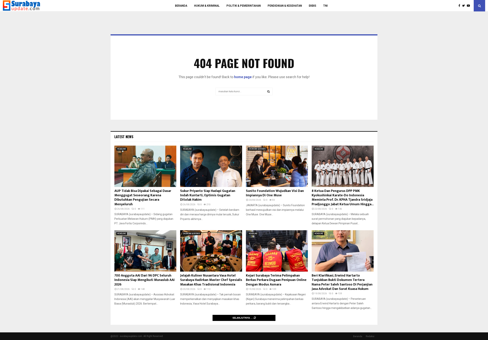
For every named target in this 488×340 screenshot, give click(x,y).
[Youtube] (469, 5)
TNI (325, 5)
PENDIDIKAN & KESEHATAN (285, 5)
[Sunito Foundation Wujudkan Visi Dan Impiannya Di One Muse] (277, 166)
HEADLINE (121, 149)
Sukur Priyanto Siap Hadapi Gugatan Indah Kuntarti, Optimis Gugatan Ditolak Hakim (207, 195)
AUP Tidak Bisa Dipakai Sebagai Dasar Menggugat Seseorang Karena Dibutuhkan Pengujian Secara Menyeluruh (142, 197)
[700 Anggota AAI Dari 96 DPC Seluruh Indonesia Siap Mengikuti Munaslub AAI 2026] (145, 251)
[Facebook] (460, 5)
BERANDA (181, 5)
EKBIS (312, 5)
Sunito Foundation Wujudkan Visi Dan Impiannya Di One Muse (275, 193)
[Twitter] (464, 5)
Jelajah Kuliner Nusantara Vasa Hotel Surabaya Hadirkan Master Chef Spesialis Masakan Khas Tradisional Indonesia (211, 280)
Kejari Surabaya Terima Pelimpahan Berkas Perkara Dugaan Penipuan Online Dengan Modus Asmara (276, 280)
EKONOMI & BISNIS (257, 149)
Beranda (357, 336)
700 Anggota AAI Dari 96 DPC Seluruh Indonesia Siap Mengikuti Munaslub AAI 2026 (144, 280)
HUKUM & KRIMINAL (207, 5)
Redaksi (370, 336)
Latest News (123, 136)
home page (243, 77)
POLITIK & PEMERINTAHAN (243, 5)
